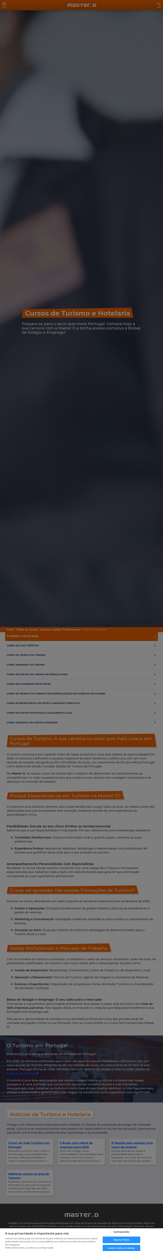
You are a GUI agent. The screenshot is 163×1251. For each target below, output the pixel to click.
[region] (81, 1239)
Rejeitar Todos (121, 1239)
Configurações (121, 1232)
